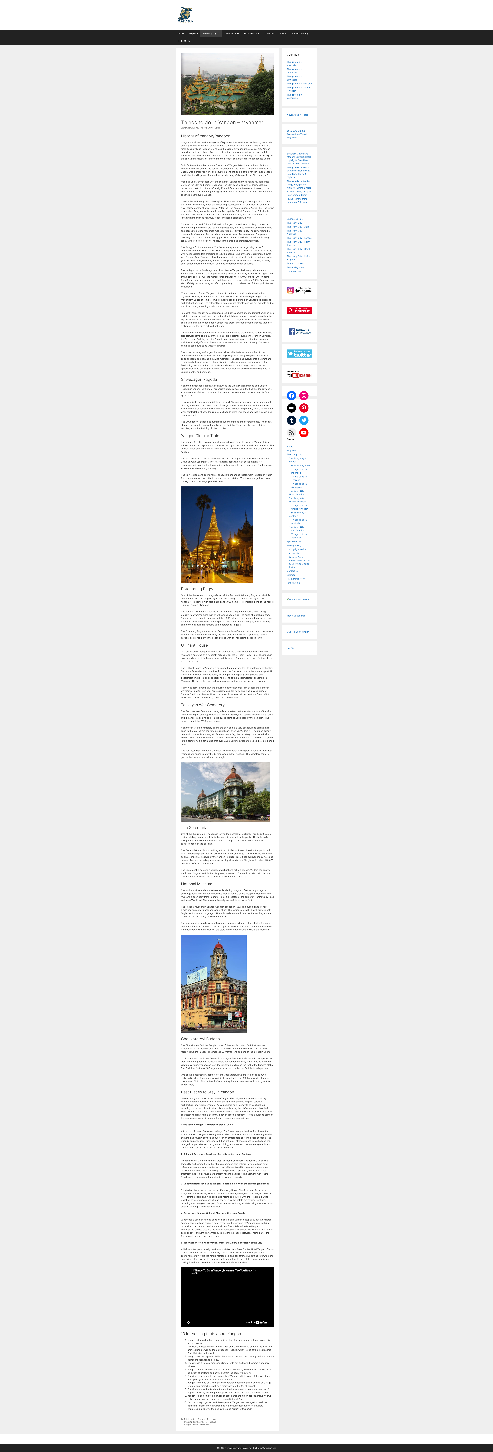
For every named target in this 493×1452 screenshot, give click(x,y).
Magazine (193, 33)
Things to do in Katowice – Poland (198, 1424)
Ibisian (290, 648)
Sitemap (283, 33)
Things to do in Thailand (299, 83)
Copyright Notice (297, 549)
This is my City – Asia (298, 226)
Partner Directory (300, 33)
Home (181, 33)
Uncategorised (294, 271)
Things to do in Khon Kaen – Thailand (200, 1422)
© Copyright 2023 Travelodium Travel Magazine (297, 134)
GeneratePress (269, 1448)
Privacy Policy (250, 33)
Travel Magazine (295, 267)
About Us (294, 553)
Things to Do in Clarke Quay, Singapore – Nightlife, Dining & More (299, 184)
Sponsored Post (231, 33)
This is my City (209, 33)
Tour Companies (295, 263)
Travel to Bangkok (296, 615)
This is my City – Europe (299, 238)
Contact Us (270, 33)
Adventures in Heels (297, 115)
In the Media (184, 41)
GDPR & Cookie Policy (298, 631)
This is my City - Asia (207, 1419)
